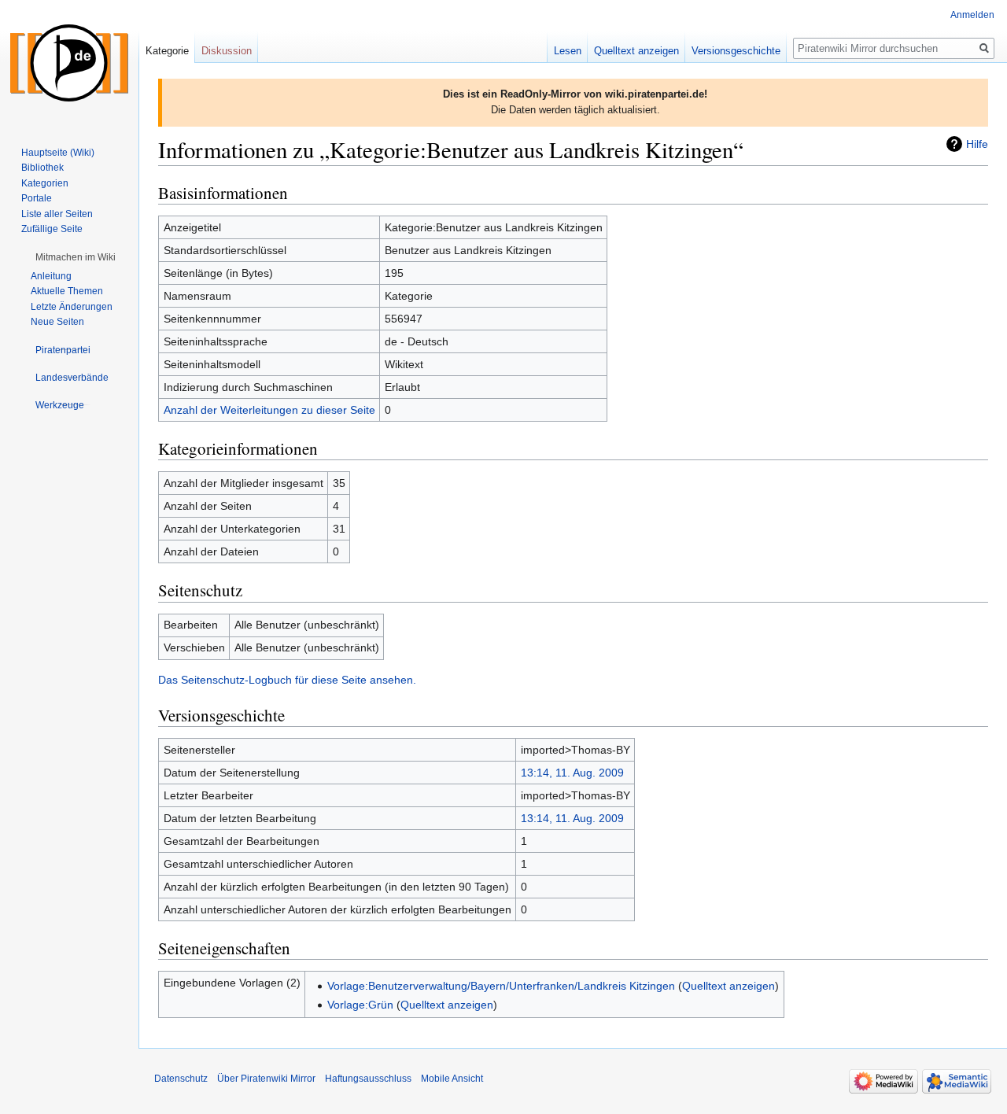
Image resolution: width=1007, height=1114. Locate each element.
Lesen (567, 51)
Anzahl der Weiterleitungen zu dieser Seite (269, 410)
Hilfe (977, 144)
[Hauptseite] (69, 63)
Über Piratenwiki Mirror (266, 1078)
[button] (75, 257)
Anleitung (51, 276)
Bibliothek (42, 167)
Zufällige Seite (52, 228)
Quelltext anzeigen (728, 985)
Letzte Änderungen (72, 306)
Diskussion (226, 51)
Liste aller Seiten (57, 213)
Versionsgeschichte (736, 51)
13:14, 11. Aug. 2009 (572, 772)
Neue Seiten (57, 321)
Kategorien (44, 183)
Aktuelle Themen (67, 291)
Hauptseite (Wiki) (57, 152)
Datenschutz (181, 1078)
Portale (36, 198)
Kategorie (167, 51)
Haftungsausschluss (368, 1078)
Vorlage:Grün (360, 1004)
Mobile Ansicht (452, 1078)
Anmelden (972, 14)
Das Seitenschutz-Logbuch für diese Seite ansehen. (287, 679)
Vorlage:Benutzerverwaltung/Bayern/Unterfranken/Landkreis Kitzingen (501, 985)
